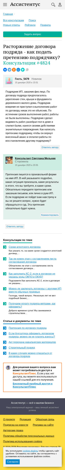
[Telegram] (9, 70)
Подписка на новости (15, 425)
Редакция (25, 419)
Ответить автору (50, 147)
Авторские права (13, 430)
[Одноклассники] (14, 70)
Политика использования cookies (22, 441)
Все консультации (13, 20)
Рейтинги (30, 25)
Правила (45, 25)
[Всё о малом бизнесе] (25, 4)
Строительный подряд (22, 347)
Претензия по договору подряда (28, 328)
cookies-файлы (30, 451)
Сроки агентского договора (25, 247)
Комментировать (50, 215)
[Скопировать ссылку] (27, 70)
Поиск (32, 20)
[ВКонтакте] (5, 70)
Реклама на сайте (43, 425)
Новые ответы (11, 25)
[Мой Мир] (18, 70)
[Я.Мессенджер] (23, 70)
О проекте (9, 419)
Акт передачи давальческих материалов (32, 342)
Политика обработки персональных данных (28, 436)
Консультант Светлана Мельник (35, 158)
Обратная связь (45, 419)
